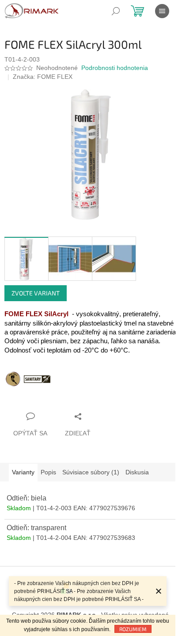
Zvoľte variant (35, 293)
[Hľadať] (116, 11)
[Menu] (162, 11)
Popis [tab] (48, 472)
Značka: (42, 76)
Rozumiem (133, 629)
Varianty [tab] (23, 472)
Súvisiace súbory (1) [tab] (90, 472)
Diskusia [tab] (137, 472)
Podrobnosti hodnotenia (114, 67)
